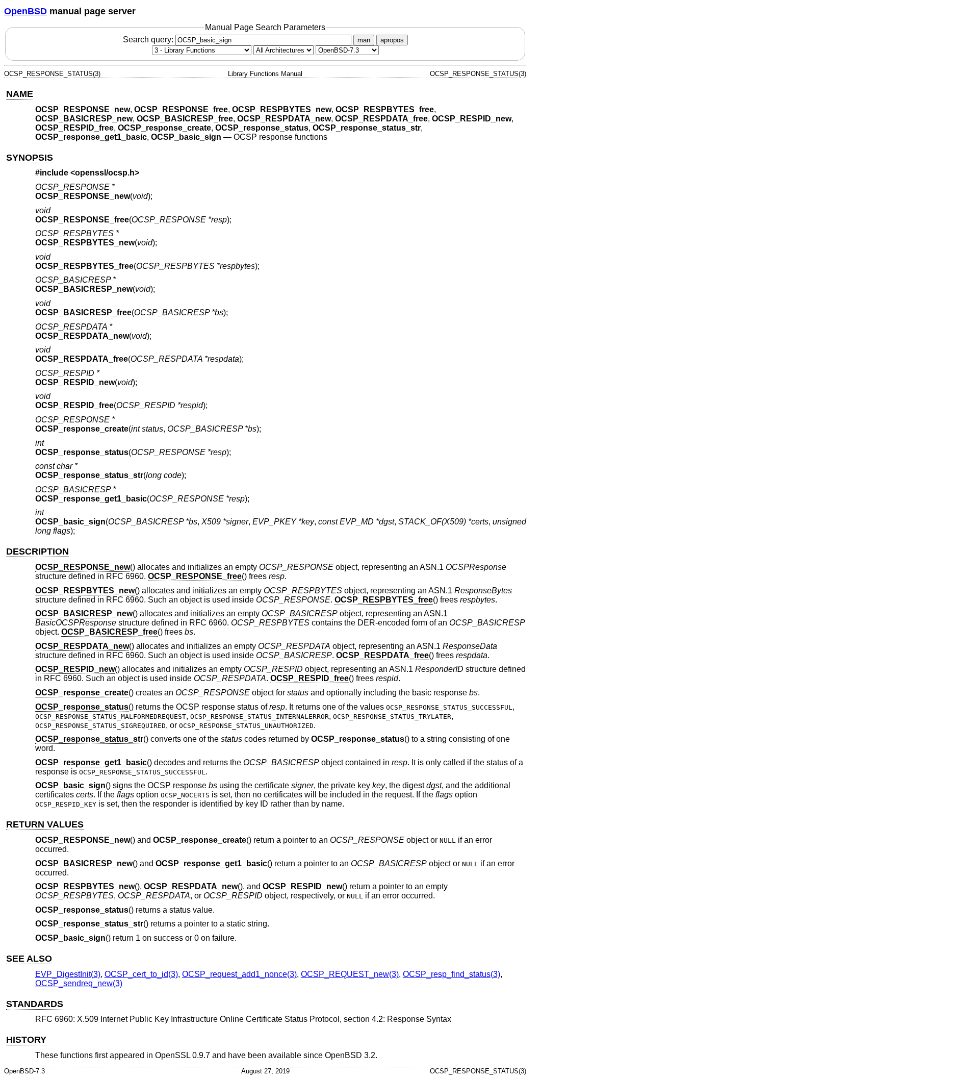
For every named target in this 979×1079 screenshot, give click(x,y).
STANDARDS (34, 1004)
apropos (392, 40)
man (363, 40)
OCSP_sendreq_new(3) (78, 983)
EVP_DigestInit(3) (67, 974)
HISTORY (26, 1040)
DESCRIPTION (37, 551)
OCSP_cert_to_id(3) (141, 974)
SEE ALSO (29, 958)
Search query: (149, 39)
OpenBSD (25, 11)
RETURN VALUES (45, 824)
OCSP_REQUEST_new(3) (350, 974)
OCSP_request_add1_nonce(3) (239, 974)
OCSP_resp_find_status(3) (451, 974)
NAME (19, 94)
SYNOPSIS (29, 158)
